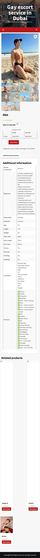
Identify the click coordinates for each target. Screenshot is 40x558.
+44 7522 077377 (16, 130)
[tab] (10, 155)
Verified (32, 148)
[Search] (36, 29)
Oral (27, 148)
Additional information (11, 155)
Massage (23, 148)
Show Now (13, 142)
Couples (16, 148)
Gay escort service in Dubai (20, 12)
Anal (12, 148)
